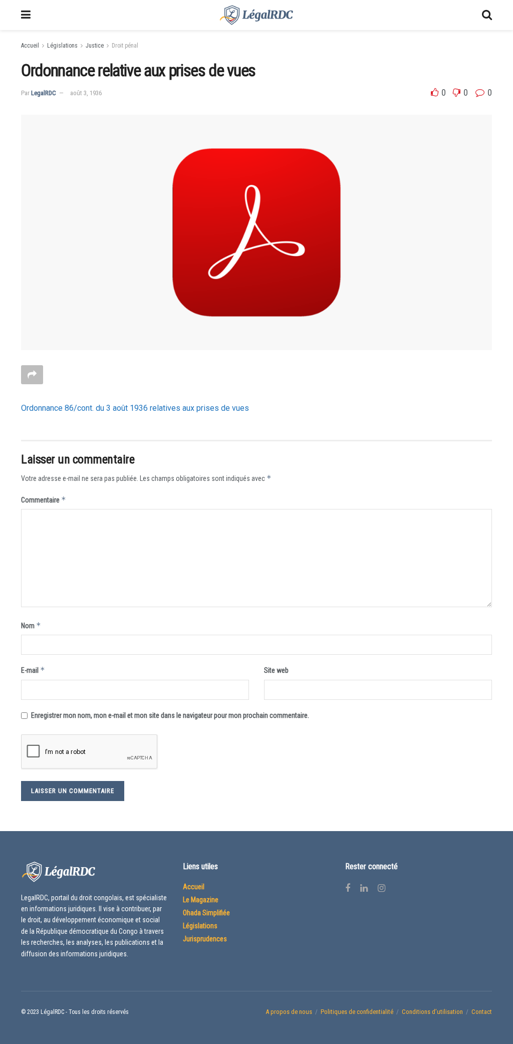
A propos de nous (289, 1011)
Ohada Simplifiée (206, 913)
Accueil (30, 45)
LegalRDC (43, 93)
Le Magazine (200, 900)
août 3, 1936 (86, 93)
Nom (31, 625)
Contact (481, 1011)
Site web (276, 670)
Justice (95, 45)
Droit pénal (125, 45)
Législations (62, 45)
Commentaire (43, 499)
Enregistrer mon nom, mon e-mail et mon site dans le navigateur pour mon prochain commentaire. (170, 715)
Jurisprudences (205, 939)
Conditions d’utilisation (432, 1011)
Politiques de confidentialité (357, 1011)
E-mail (33, 670)
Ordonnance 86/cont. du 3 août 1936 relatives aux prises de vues (135, 408)
